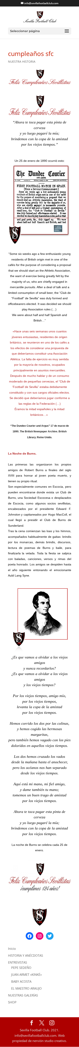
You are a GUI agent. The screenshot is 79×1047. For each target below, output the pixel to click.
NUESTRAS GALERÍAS (23, 995)
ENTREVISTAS (17, 962)
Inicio (12, 948)
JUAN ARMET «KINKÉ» (26, 974)
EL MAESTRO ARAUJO (26, 988)
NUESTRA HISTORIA (21, 61)
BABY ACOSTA (21, 981)
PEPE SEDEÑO (21, 967)
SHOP (12, 1002)
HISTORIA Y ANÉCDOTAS (25, 955)
